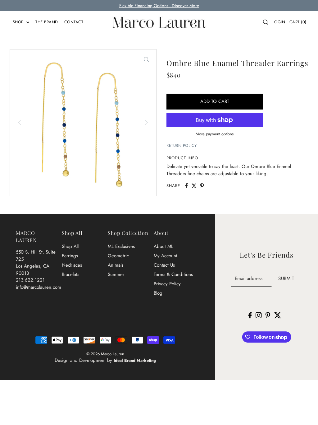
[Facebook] (250, 314)
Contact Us (164, 265)
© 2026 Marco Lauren (105, 354)
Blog (158, 293)
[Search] (265, 22)
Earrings (70, 255)
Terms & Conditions (173, 274)
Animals (115, 265)
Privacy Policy (167, 283)
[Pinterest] (268, 314)
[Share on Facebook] (186, 185)
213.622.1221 (30, 280)
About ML (163, 246)
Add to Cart (214, 101)
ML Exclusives (121, 246)
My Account (165, 255)
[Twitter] (277, 314)
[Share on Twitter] (194, 185)
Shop (19, 22)
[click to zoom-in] (146, 59)
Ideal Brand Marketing (135, 360)
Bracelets (70, 274)
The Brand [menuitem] (46, 22)
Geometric (118, 255)
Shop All (70, 246)
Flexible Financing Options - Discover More (159, 5)
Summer (116, 274)
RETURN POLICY (181, 145)
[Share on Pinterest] (201, 185)
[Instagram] (259, 314)
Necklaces (72, 265)
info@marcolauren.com (38, 287)
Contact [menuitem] (74, 22)
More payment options (215, 134)
